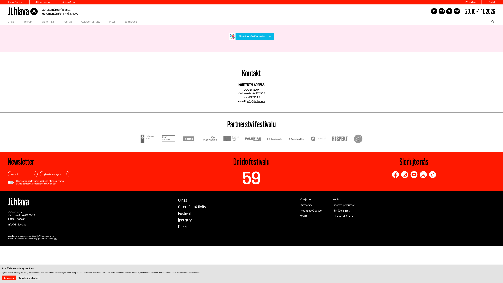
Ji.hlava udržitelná (343, 216)
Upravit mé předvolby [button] (28, 278)
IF (434, 11)
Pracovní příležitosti (344, 205)
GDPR (303, 216)
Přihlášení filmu (341, 210)
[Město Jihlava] (188, 139)
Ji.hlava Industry (42, 2)
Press (112, 21)
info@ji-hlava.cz (256, 101)
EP (449, 11)
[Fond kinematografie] (168, 139)
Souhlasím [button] (9, 278)
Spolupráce (131, 21)
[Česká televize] (274, 139)
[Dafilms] (358, 139)
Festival (68, 21)
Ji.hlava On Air (68, 2)
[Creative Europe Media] (231, 139)
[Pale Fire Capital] (253, 139)
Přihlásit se (471, 2)
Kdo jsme (305, 199)
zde (55, 184)
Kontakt (337, 199)
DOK (442, 11)
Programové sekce (311, 210)
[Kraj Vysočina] (210, 139)
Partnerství (306, 205)
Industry (185, 220)
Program (27, 21)
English (492, 2)
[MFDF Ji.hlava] (23, 11)
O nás (11, 21)
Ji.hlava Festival (15, 2)
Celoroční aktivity (90, 21)
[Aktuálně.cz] (318, 139)
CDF (457, 11)
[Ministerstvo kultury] (148, 139)
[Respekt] (340, 139)
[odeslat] (34, 174)
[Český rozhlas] (296, 139)
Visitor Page (48, 21)
